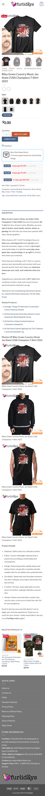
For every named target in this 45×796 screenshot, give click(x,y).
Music (34, 189)
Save (5, 16)
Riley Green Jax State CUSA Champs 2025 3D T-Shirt (32, 663)
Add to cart (20, 134)
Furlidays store (13, 618)
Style (4, 95)
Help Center (7, 725)
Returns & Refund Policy (12, 711)
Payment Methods (9, 702)
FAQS (4, 697)
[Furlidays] (23, 4)
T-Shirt (13, 192)
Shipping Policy (8, 716)
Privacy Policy (7, 706)
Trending (19, 192)
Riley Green (6, 192)
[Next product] (4, 89)
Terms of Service (8, 720)
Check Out (10, 139)
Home (4, 69)
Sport (12, 69)
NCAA (19, 69)
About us (5, 688)
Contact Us (6, 693)
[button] (3, 4)
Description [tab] (7, 213)
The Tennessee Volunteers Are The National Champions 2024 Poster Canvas (11, 660)
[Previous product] (8, 89)
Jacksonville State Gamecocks (20, 189)
